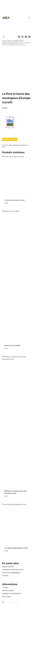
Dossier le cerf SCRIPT (12, 345)
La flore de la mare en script (14, 200)
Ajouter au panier (10, 139)
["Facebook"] (19, 36)
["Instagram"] (25, 36)
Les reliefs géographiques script (16, 548)
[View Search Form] (3, 36)
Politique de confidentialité (11, 593)
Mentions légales (8, 590)
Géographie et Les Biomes (19, 145)
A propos (5, 587)
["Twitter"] (22, 36)
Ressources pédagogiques (11, 572)
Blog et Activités (8, 566)
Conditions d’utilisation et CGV (13, 569)
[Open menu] (29, 17)
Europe (10, 145)
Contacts (5, 575)
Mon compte (6, 596)
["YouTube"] (29, 36)
